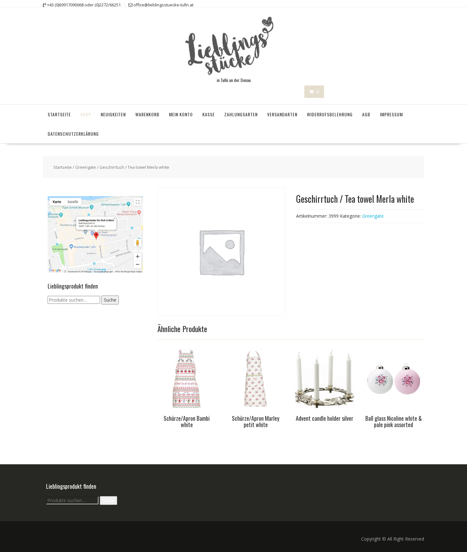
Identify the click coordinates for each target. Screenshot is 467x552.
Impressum (391, 114)
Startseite (59, 114)
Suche (110, 300)
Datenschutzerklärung (73, 133)
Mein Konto (181, 114)
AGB (366, 114)
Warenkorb (147, 114)
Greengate (85, 167)
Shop (85, 114)
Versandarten (282, 114)
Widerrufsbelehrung (330, 114)
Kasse (208, 114)
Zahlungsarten (241, 114)
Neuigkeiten (113, 114)
